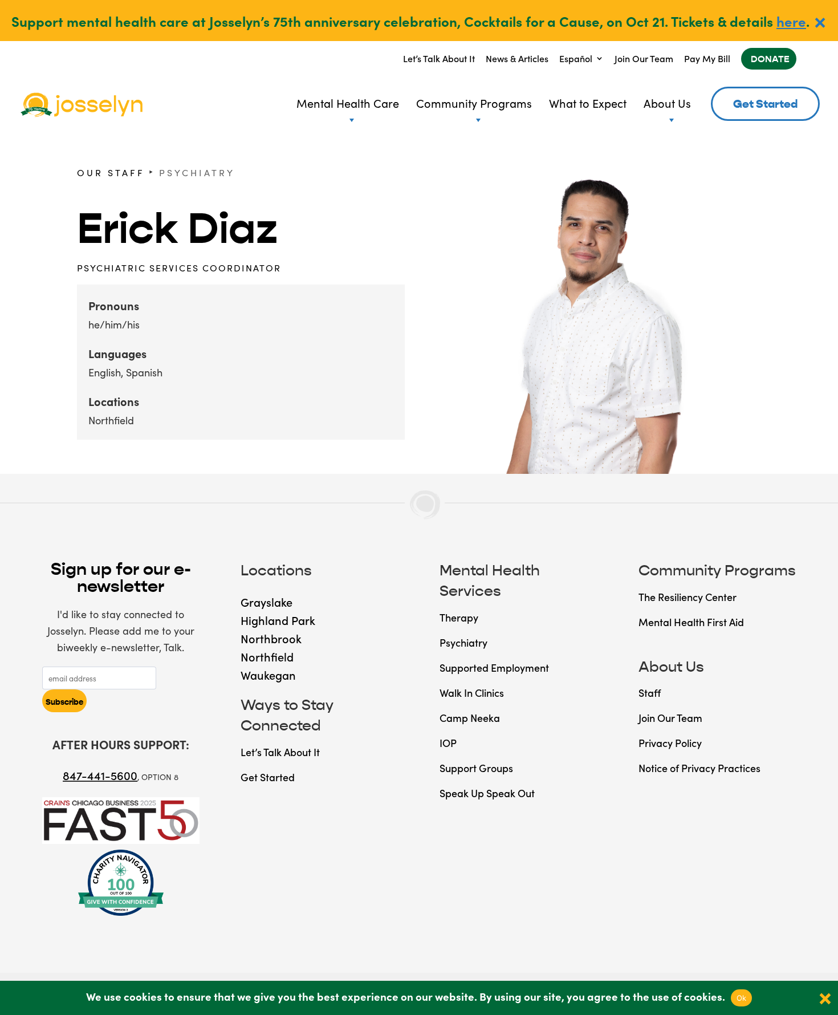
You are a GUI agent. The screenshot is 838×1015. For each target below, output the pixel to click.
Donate (770, 59)
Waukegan (268, 675)
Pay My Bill (707, 58)
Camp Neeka (470, 717)
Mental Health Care (347, 103)
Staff (649, 692)
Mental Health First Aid (691, 622)
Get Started (765, 104)
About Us (667, 103)
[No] (823, 998)
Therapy (459, 617)
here (791, 20)
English (104, 372)
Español (575, 58)
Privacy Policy (670, 743)
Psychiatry (197, 172)
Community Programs (474, 103)
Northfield (111, 420)
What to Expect (588, 103)
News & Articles (517, 58)
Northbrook (271, 638)
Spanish (144, 372)
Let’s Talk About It (439, 58)
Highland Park (278, 620)
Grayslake (266, 602)
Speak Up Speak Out (487, 793)
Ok (742, 997)
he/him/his (114, 324)
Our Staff (111, 172)
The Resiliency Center (687, 597)
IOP (448, 743)
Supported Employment (494, 667)
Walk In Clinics (472, 692)
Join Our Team (644, 58)
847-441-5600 (100, 775)
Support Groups (476, 768)
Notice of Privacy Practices (699, 768)
